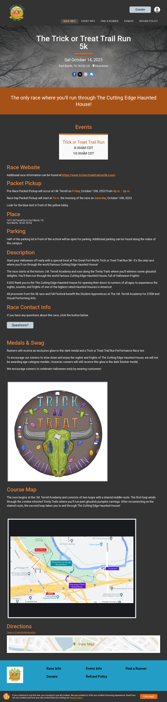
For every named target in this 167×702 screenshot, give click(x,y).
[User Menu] (157, 10)
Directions (101, 66)
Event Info (88, 21)
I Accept (148, 696)
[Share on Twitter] (80, 74)
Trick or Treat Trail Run (83, 142)
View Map (86, 644)
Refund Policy (148, 21)
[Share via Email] (85, 74)
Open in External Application (21, 632)
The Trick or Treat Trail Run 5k (83, 42)
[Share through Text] (91, 74)
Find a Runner (109, 21)
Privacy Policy (76, 697)
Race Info (69, 21)
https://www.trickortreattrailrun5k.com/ (88, 175)
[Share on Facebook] (74, 74)
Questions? (20, 325)
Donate (140, 9)
